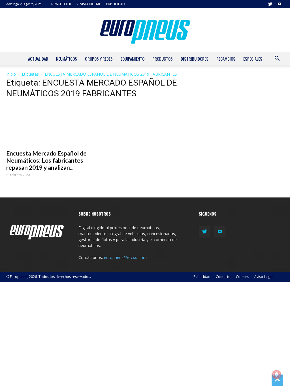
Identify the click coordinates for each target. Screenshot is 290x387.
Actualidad (38, 59)
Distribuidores (194, 59)
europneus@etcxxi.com (125, 257)
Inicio (11, 74)
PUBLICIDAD (115, 4)
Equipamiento (132, 59)
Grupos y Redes (99, 59)
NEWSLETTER (61, 4)
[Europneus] (145, 30)
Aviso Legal (263, 276)
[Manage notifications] (276, 374)
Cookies (242, 276)
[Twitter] (270, 4)
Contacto (223, 276)
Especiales (252, 59)
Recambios (225, 59)
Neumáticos (66, 59)
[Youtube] (279, 4)
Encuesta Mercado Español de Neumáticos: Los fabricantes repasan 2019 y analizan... (46, 160)
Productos (162, 59)
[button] (277, 59)
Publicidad (201, 276)
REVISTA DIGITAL (88, 4)
